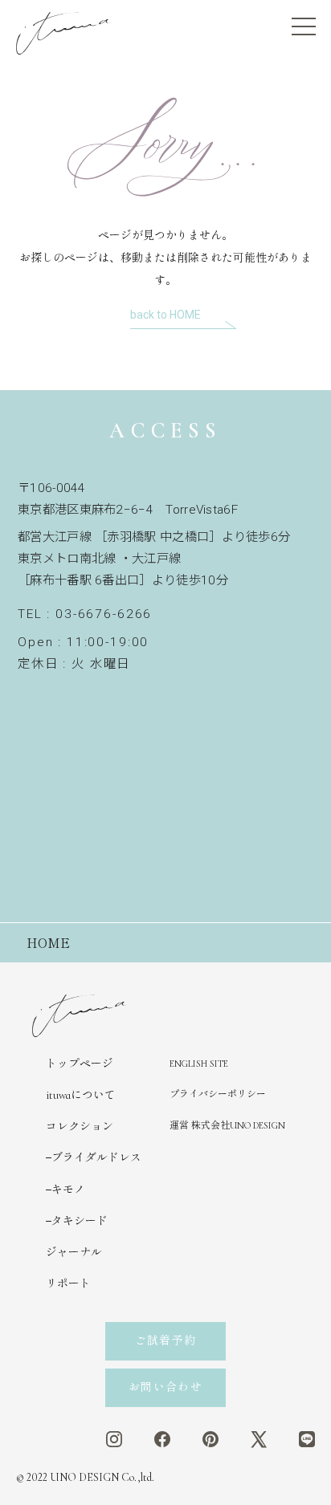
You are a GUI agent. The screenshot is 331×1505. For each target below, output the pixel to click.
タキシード (79, 1221)
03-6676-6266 (103, 614)
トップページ (79, 1064)
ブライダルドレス (96, 1158)
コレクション (79, 1126)
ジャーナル (74, 1252)
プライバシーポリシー (218, 1094)
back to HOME (165, 314)
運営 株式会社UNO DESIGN (227, 1125)
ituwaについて (81, 1095)
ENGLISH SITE (199, 1063)
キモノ (68, 1190)
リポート (68, 1284)
